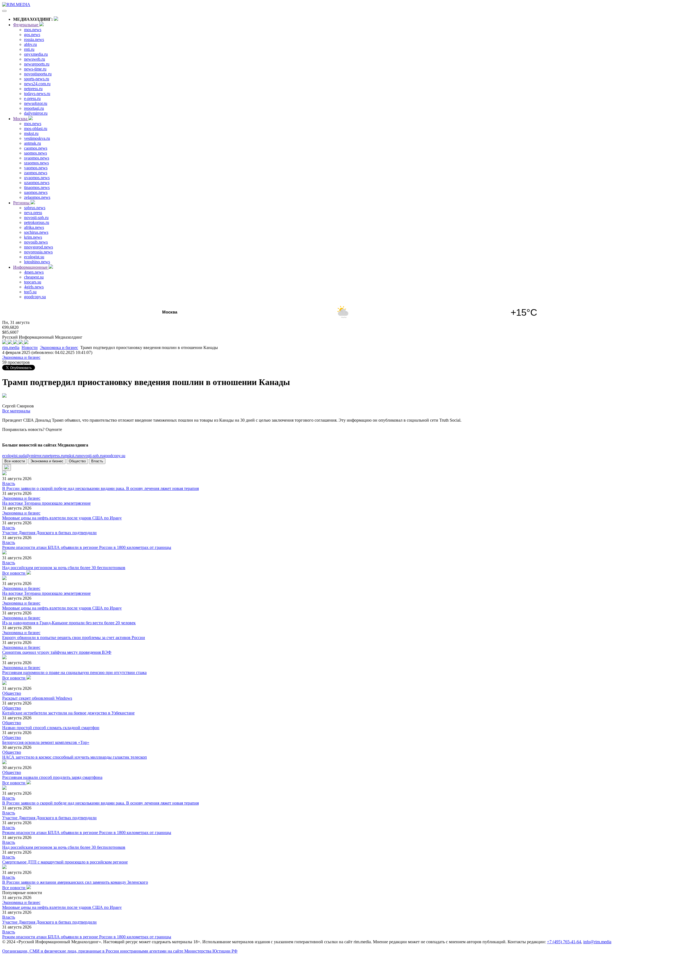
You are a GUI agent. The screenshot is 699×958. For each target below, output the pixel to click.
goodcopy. (114, 455)
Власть (97, 461)
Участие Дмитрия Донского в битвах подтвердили (49, 532)
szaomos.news (36, 163)
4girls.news (34, 287)
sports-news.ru (36, 78)
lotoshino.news (37, 261)
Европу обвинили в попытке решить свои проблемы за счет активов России (73, 637)
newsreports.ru (36, 64)
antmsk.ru (32, 143)
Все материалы (16, 411)
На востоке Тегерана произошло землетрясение (46, 503)
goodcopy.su (35, 296)
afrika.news (34, 227)
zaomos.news (35, 172)
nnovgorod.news (38, 247)
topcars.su (32, 282)
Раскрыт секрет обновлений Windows (37, 698)
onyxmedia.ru (36, 54)
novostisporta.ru (38, 74)
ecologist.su (34, 257)
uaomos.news (36, 192)
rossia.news (34, 39)
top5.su (30, 291)
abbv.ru (30, 44)
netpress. (55, 455)
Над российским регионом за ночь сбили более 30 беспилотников (63, 567)
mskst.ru (31, 133)
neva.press (33, 212)
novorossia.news (38, 252)
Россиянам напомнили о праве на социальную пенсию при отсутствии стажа (74, 672)
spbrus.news (34, 207)
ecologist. (12, 455)
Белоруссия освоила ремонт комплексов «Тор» (45, 742)
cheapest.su (34, 277)
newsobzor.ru (35, 103)
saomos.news (35, 153)
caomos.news (35, 148)
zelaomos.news (37, 197)
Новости (30, 347)
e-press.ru (32, 98)
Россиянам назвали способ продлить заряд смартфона (52, 777)
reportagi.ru (34, 108)
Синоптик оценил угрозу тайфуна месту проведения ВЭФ (56, 652)
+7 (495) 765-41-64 (564, 941)
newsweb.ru (34, 59)
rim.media (10, 347)
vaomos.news (36, 167)
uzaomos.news (36, 182)
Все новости (14, 461)
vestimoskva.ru (37, 138)
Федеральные (26, 24)
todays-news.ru (37, 93)
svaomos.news (36, 158)
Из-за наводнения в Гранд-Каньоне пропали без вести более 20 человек (69, 622)
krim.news (33, 237)
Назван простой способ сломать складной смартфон (50, 727)
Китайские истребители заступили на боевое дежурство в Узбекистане (68, 713)
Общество (77, 461)
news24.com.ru (37, 83)
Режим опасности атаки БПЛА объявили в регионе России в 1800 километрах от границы (86, 547)
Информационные (31, 267)
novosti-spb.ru (36, 217)
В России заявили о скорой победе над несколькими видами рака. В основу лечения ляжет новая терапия (100, 488)
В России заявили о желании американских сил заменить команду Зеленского (75, 882)
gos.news (32, 34)
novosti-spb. (91, 455)
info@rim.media (597, 941)
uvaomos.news (37, 177)
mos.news (32, 29)
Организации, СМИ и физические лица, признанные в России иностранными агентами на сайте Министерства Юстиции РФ (120, 951)
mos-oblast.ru (35, 128)
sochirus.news (36, 232)
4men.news (34, 272)
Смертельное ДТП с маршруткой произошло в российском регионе (65, 862)
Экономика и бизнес (59, 347)
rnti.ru (29, 49)
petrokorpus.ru (36, 222)
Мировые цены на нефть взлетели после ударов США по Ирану (62, 518)
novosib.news (36, 242)
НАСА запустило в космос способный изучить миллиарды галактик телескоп (74, 757)
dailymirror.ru (36, 113)
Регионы (22, 202)
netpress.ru (33, 88)
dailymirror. (34, 455)
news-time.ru (35, 69)
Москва (20, 118)
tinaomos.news (37, 187)
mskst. (71, 455)
